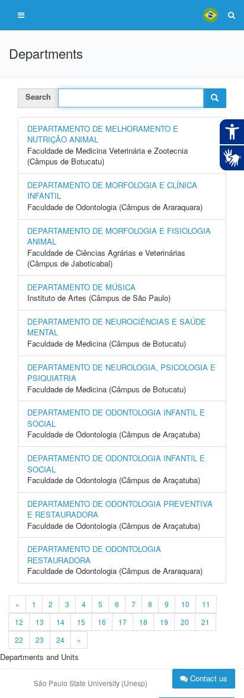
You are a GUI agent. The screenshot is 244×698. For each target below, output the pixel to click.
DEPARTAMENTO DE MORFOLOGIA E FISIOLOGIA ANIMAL (119, 236)
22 (19, 639)
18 (143, 622)
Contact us (207, 678)
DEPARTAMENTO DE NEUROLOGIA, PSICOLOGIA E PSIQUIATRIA (121, 372)
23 (40, 639)
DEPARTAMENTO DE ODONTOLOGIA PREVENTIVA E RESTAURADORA (120, 509)
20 (185, 622)
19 (164, 622)
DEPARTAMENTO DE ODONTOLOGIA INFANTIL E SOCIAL (116, 418)
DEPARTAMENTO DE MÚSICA (81, 287)
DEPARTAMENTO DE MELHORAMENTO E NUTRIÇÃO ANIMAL (102, 134)
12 (19, 622)
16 (102, 622)
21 (205, 622)
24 (60, 639)
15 (81, 622)
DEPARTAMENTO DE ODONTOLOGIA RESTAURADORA (94, 554)
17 (122, 622)
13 (40, 622)
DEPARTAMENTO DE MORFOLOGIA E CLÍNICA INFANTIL (112, 190)
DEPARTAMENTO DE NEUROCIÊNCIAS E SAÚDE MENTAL (116, 327)
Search (38, 96)
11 (206, 604)
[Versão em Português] (210, 15)
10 (185, 604)
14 (60, 622)
